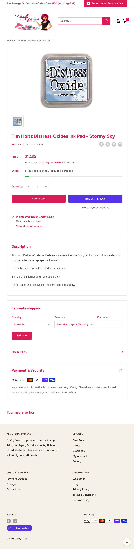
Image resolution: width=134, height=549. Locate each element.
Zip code (102, 317)
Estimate (22, 335)
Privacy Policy (81, 489)
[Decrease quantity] (28, 186)
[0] (125, 21)
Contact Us (13, 489)
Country (16, 317)
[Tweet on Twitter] (114, 144)
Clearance (79, 450)
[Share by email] (120, 144)
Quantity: (17, 186)
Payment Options (17, 478)
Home (10, 40)
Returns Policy (81, 500)
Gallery (77, 461)
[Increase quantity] (45, 186)
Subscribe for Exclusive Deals (108, 3)
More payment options (95, 207)
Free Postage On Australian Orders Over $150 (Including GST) (41, 3)
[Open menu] (8, 21)
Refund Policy (19, 351)
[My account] (118, 21)
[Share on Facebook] (101, 144)
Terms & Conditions (84, 494)
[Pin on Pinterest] (107, 144)
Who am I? (79, 478)
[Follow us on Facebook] (9, 521)
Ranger (16, 144)
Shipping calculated (50, 162)
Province (59, 317)
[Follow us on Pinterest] (15, 521)
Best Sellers (80, 440)
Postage (11, 484)
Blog (75, 484)
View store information (29, 226)
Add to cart (38, 198)
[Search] (106, 21)
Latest (76, 445)
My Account (80, 456)
